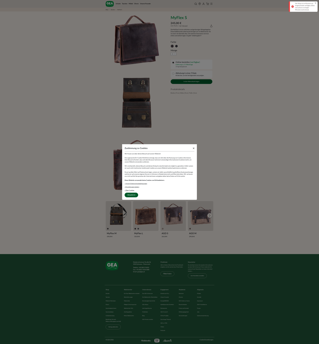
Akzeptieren (131, 195)
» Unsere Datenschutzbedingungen (136, 184)
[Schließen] (194, 148)
